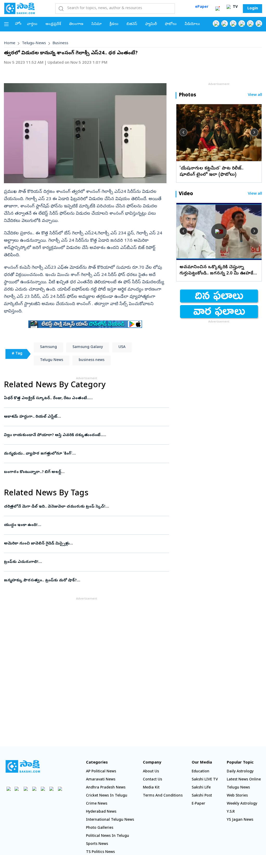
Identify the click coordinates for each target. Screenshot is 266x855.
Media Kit (151, 787)
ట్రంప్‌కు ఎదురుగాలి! (82, 562)
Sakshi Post (202, 795)
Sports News (97, 844)
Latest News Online (244, 779)
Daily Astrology (240, 771)
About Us (151, 771)
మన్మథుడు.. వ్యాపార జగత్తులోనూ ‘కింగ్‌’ (84, 453)
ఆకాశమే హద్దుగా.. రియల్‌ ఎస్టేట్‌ (85, 416)
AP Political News (101, 771)
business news (91, 360)
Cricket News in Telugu (106, 795)
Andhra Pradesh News (105, 787)
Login (252, 8)
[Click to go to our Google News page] (259, 23)
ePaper (201, 7)
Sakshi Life (201, 787)
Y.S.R (231, 812)
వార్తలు (32, 24)
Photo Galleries (99, 828)
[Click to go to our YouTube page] (250, 23)
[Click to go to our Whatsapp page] (224, 23)
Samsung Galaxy (87, 347)
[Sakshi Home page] (19, 8)
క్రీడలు (114, 24)
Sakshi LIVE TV (205, 779)
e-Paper (198, 803)
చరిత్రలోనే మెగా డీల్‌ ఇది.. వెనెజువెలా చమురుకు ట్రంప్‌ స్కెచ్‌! (85, 506)
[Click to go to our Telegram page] (51, 788)
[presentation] (183, 132)
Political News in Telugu (107, 836)
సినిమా (96, 24)
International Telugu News (110, 820)
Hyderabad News (101, 812)
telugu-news (34, 43)
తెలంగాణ (76, 24)
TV (235, 7)
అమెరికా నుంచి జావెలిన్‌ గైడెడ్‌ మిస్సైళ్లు (85, 543)
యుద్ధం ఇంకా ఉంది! (80, 525)
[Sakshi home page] (22, 766)
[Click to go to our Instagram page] (241, 23)
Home (9, 43)
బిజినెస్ (132, 24)
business (60, 43)
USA (121, 347)
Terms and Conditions (163, 795)
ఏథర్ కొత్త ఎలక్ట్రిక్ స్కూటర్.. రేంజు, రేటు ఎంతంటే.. (78, 398)
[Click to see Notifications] (217, 8)
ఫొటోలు (171, 24)
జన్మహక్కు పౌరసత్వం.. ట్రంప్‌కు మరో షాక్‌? (82, 580)
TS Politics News (100, 852)
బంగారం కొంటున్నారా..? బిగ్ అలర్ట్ (81, 472)
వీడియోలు (192, 24)
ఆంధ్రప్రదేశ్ (53, 24)
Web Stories (237, 795)
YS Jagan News (240, 820)
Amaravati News (100, 779)
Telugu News (51, 360)
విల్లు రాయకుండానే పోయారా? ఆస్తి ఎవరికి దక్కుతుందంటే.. (82, 435)
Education (200, 771)
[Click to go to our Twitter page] (233, 23)
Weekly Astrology (242, 803)
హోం (18, 24)
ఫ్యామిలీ (151, 24)
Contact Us (152, 779)
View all (255, 95)
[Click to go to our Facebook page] (216, 23)
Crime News (96, 803)
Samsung (48, 347)
